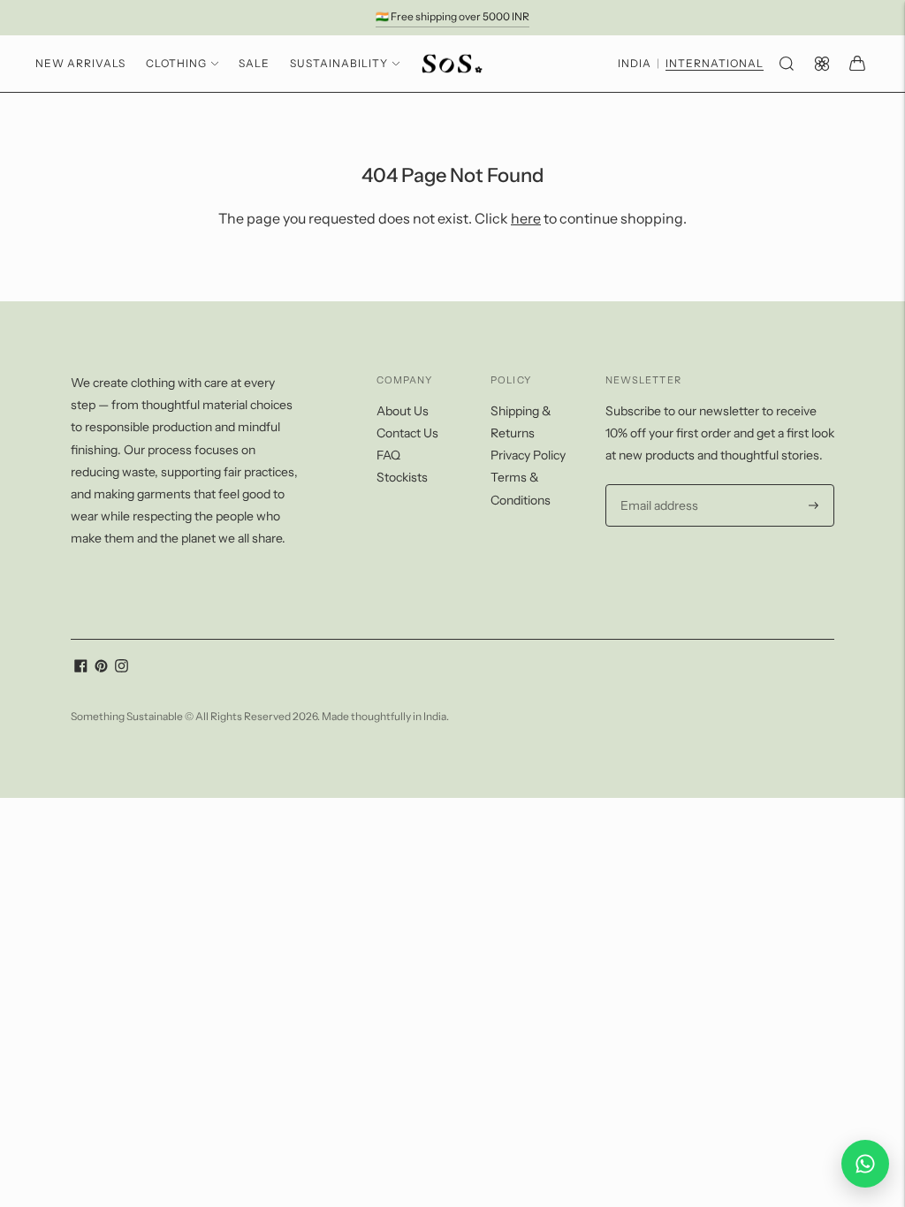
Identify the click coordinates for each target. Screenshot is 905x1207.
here (526, 218)
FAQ (388, 455)
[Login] (822, 63)
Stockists (402, 477)
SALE (254, 63)
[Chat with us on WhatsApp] (865, 1164)
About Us (402, 411)
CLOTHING (176, 63)
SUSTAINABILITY (339, 63)
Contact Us (407, 433)
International (714, 63)
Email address (657, 484)
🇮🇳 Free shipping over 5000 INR (452, 16)
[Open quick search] (786, 63)
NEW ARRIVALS (80, 63)
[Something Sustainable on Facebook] (80, 668)
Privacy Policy (528, 455)
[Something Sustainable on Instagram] (121, 668)
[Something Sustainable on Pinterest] (101, 668)
